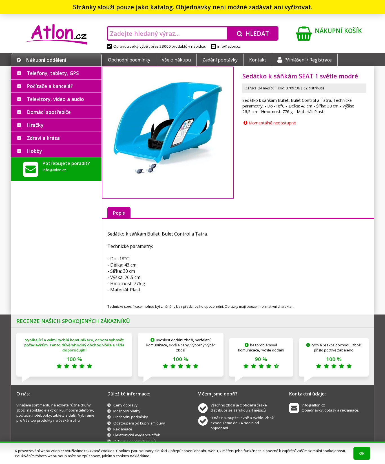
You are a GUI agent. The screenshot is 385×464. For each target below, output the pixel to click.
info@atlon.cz (229, 46)
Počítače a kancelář (49, 86)
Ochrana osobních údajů (134, 441)
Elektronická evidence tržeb (136, 434)
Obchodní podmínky (129, 60)
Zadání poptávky (220, 60)
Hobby (34, 151)
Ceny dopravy (125, 405)
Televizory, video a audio (55, 99)
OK (361, 453)
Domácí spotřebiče (49, 112)
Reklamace (122, 429)
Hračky (35, 125)
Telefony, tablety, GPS (53, 73)
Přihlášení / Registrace (308, 60)
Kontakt (257, 60)
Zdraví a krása (43, 138)
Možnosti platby (126, 411)
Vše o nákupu (176, 60)
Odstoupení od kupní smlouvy (139, 423)
